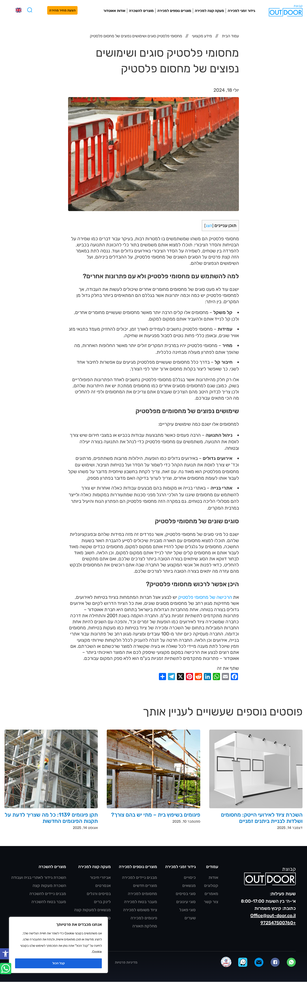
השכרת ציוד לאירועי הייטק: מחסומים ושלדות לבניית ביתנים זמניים (262, 818)
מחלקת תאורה (144, 926)
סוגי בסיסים (186, 893)
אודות (213, 877)
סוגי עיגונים (186, 901)
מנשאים (189, 885)
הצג (209, 225)
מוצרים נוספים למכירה (174, 11)
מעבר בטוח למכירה (140, 901)
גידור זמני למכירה (241, 11)
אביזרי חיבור (100, 877)
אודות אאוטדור (114, 11)
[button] (5, 953)
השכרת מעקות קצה (49, 885)
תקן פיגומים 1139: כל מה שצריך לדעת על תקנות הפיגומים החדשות (51, 818)
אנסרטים (103, 885)
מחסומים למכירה (142, 893)
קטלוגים (211, 885)
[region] (58, 945)
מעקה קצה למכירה (209, 11)
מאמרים (211, 893)
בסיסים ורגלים (99, 893)
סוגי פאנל (187, 909)
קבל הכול (58, 963)
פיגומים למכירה (144, 917)
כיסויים (190, 877)
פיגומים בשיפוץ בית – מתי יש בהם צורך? (155, 815)
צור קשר (211, 901)
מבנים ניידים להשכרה (47, 893)
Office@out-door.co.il (273, 915)
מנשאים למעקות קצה (92, 909)
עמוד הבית (230, 35)
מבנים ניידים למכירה (139, 877)
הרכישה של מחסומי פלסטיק (205, 597)
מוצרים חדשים (145, 885)
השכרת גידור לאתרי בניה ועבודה (38, 877)
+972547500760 (278, 922)
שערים (190, 917)
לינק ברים (102, 901)
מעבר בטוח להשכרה (48, 901)
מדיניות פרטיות (126, 962)
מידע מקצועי (202, 35)
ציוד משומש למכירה (140, 909)
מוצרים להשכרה (141, 11)
